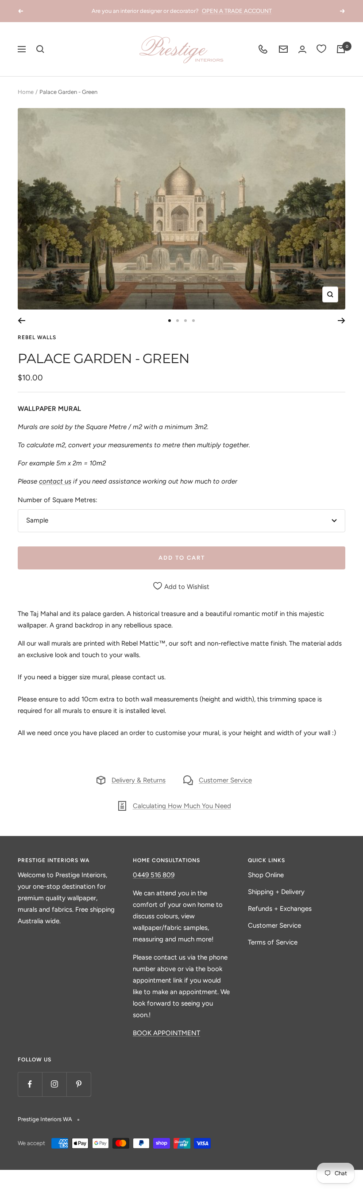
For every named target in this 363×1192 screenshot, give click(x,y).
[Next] (341, 320)
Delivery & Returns (139, 780)
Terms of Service (272, 942)
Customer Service (225, 780)
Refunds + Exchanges (280, 909)
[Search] (40, 49)
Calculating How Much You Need (182, 806)
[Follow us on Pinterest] (78, 1084)
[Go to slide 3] (185, 320)
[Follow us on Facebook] (30, 1084)
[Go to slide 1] (169, 320)
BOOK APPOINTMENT (166, 1033)
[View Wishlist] (321, 49)
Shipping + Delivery (276, 892)
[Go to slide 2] (177, 320)
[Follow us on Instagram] (54, 1084)
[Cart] (340, 49)
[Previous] (21, 320)
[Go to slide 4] (193, 320)
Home (26, 92)
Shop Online (266, 875)
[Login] (302, 49)
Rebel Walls (37, 337)
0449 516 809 (153, 875)
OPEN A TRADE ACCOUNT (237, 11)
